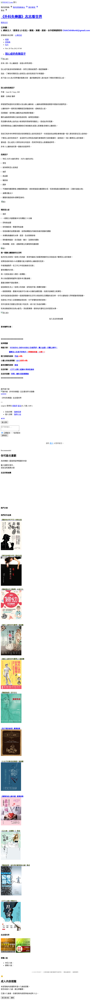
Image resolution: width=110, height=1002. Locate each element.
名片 (7, 45)
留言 (19, 406)
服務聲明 (75, 972)
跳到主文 (4, 23)
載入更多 (4, 422)
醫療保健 (17, 412)
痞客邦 (14, 406)
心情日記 (18, 35)
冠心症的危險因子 (15, 53)
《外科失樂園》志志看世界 (21, 17)
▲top (3, 418)
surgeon (3, 394)
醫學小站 (17, 414)
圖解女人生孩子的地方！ (27, 352)
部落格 (7, 42)
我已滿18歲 (5, 998)
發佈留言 (4, 435)
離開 (12, 998)
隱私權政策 (67, 972)
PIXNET (39, 972)
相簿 (7, 39)
